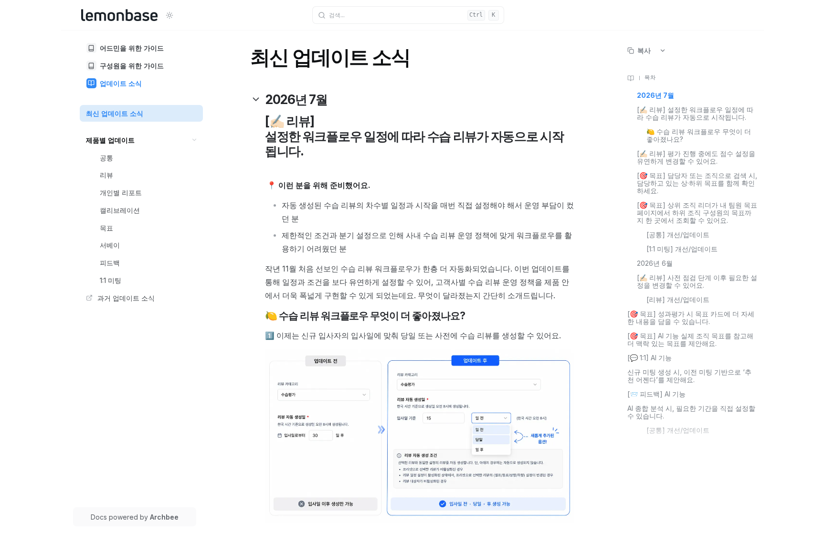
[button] (195, 140)
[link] (141, 48)
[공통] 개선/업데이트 (677, 235)
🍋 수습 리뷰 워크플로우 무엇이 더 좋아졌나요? (698, 135)
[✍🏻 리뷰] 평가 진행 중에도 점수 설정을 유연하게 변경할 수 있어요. (696, 157)
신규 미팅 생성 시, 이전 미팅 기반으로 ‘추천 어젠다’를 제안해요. (689, 376)
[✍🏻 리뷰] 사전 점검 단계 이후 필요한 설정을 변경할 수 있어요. (697, 281)
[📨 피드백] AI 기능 (656, 394)
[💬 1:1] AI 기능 (649, 358)
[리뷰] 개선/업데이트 (677, 299)
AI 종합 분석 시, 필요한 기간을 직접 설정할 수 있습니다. (691, 412)
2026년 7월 (655, 95)
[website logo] (119, 15)
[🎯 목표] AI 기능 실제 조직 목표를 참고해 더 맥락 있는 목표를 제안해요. (690, 339)
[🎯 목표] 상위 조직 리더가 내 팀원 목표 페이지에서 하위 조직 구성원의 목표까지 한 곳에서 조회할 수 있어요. (697, 212)
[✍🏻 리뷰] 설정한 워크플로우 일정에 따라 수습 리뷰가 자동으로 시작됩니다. (695, 113)
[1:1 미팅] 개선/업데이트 (682, 249)
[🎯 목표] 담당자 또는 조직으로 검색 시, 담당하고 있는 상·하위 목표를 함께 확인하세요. (697, 183)
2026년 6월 (655, 263)
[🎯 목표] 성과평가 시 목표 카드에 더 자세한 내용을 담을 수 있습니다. (690, 317)
